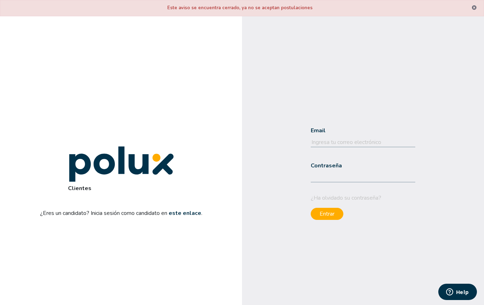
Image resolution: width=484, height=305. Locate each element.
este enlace (185, 213)
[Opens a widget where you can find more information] (457, 292)
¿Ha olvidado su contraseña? (346, 198)
